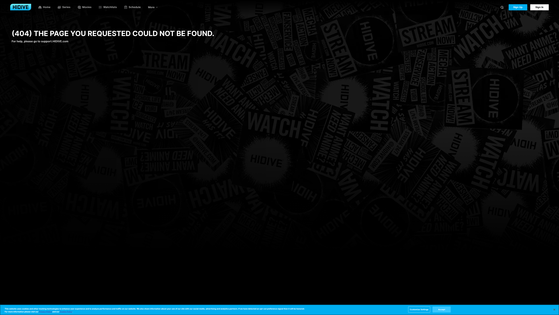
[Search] (502, 7)
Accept (441, 309)
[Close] (554, 309)
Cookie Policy (66, 312)
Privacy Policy (45, 312)
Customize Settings (419, 309)
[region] (279, 310)
